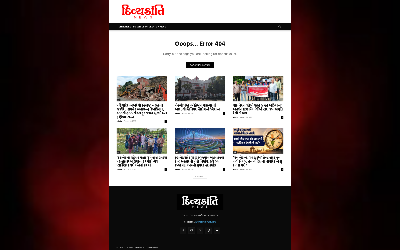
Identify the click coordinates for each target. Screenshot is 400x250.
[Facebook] (183, 231)
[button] (279, 27)
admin (119, 121)
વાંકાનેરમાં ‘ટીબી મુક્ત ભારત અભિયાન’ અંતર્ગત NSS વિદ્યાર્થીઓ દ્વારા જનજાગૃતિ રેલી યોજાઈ (258, 109)
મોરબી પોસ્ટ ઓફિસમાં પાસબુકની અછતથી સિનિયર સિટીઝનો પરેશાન (197, 107)
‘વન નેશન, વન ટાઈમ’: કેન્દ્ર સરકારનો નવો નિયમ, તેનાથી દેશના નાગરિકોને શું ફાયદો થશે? (257, 161)
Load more (199, 176)
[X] (200, 231)
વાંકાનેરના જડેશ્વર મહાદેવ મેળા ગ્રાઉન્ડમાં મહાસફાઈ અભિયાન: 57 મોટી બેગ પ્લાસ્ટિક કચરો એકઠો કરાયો (142, 161)
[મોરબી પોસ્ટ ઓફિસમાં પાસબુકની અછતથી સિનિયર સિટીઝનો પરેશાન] (200, 88)
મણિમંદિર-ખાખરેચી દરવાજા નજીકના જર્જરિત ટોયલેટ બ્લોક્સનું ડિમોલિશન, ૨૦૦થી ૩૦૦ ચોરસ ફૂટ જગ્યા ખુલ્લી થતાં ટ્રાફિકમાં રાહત (142, 111)
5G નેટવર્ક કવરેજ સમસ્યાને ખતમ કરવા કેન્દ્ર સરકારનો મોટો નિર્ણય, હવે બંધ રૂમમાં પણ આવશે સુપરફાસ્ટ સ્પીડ (199, 161)
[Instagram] (191, 230)
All (119, 100)
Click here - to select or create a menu (142, 26)
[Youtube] (217, 231)
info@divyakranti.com (205, 221)
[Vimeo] (208, 231)
